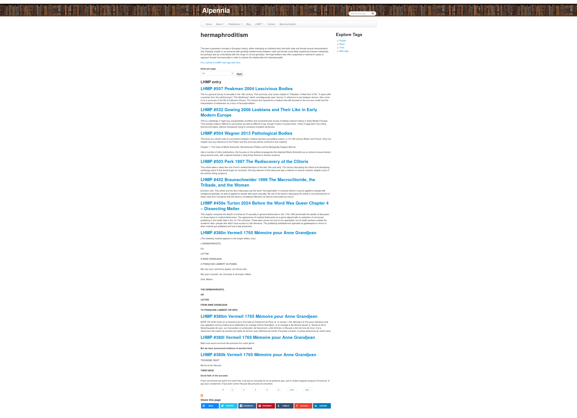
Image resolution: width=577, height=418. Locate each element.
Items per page (208, 68)
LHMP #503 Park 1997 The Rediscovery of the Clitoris (254, 161)
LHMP (258, 24)
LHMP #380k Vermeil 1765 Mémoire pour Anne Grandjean (258, 354)
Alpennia (216, 10)
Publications (234, 24)
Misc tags (343, 50)
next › (292, 389)
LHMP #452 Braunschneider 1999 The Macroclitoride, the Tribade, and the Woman (258, 182)
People (342, 40)
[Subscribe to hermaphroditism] (202, 395)
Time (341, 47)
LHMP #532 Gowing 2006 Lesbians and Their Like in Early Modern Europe (259, 112)
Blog (248, 24)
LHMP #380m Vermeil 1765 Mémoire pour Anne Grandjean (259, 316)
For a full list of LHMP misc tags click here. (221, 62)
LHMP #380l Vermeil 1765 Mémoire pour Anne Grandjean (258, 337)
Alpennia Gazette (287, 24)
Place (342, 44)
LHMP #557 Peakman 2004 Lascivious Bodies (247, 88)
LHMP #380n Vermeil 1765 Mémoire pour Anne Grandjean (258, 232)
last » (307, 389)
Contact (271, 24)
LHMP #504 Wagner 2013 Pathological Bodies (246, 133)
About (219, 24)
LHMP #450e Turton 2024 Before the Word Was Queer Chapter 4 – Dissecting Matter (265, 205)
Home (209, 24)
